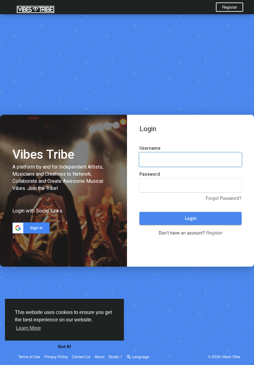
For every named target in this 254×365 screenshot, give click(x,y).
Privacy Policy (56, 356)
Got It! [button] (64, 346)
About (99, 356)
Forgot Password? (224, 198)
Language (140, 356)
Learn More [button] (28, 328)
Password (149, 174)
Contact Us (81, 356)
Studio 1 (115, 356)
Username (149, 148)
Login (190, 218)
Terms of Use (29, 356)
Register (229, 7)
